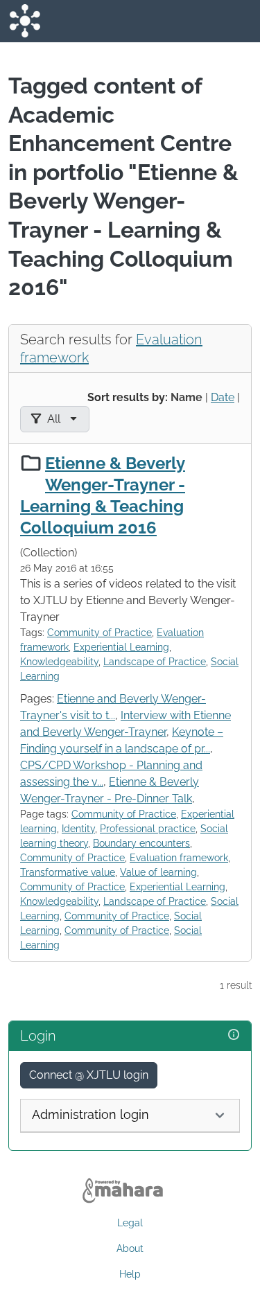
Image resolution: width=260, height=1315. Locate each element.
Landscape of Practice (154, 661)
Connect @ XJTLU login (88, 1075)
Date (222, 397)
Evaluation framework (179, 857)
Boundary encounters (141, 843)
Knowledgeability (59, 661)
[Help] (233, 1035)
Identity (78, 828)
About (130, 1248)
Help (130, 1274)
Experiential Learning (121, 647)
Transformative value (67, 872)
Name (186, 397)
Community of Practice (99, 632)
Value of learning (158, 872)
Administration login (90, 1114)
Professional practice (148, 828)
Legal (130, 1222)
